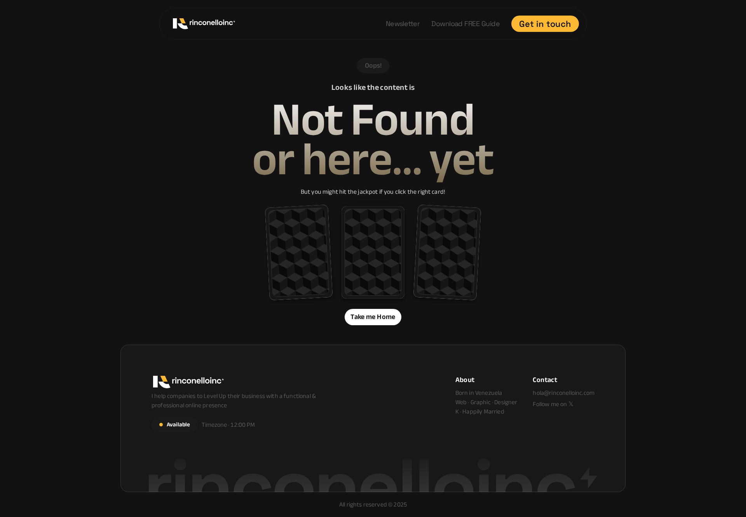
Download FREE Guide (465, 23)
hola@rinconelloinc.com (563, 392)
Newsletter (403, 23)
